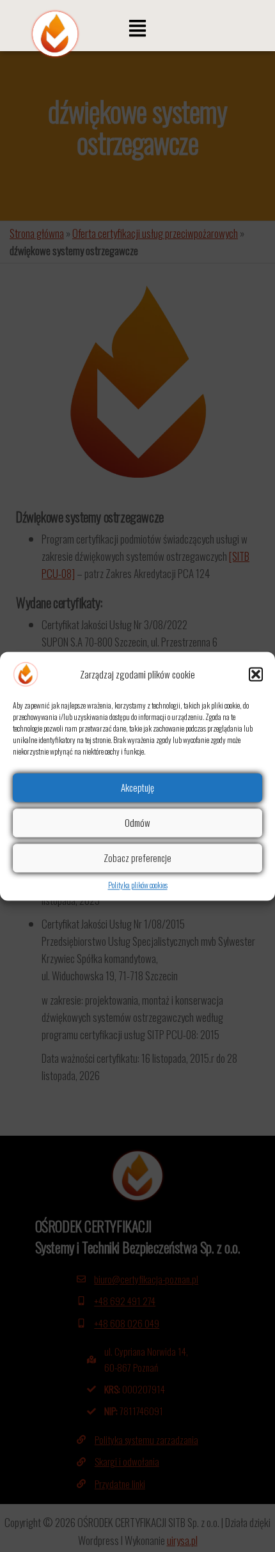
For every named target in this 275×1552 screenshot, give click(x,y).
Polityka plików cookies (138, 884)
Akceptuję (137, 787)
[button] (255, 674)
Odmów (137, 822)
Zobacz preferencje (137, 857)
